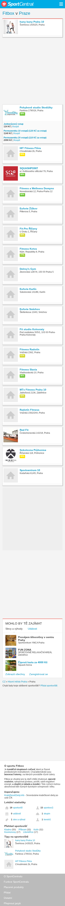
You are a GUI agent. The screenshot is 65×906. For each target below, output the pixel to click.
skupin (47, 813)
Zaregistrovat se (38, 674)
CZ (4, 681)
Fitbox (8, 13)
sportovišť (18, 807)
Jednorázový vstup (13, 124)
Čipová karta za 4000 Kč (32, 662)
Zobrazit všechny (15, 674)
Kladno (7, 829)
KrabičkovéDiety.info (14, 795)
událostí (17, 813)
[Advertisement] (32, 71)
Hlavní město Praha (17, 681)
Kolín (36, 829)
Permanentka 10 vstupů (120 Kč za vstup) (25, 131)
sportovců (48, 807)
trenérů (47, 819)
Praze (24, 13)
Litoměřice (28, 832)
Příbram (22, 829)
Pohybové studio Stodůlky (28, 851)
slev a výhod (19, 819)
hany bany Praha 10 (25, 840)
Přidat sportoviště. (49, 685)
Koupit (15, 126)
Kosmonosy (10, 832)
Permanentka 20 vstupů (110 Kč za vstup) (25, 137)
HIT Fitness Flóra (23, 861)
